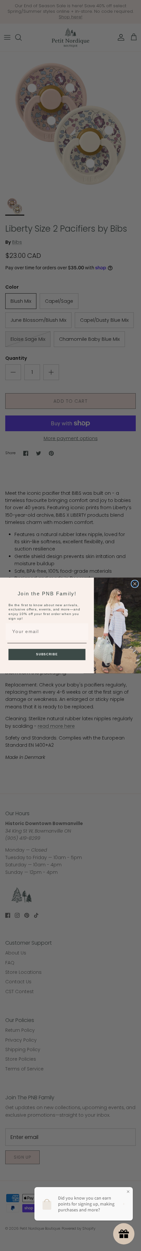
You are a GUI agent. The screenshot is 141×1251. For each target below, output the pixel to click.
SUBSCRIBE (47, 654)
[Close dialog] (134, 583)
